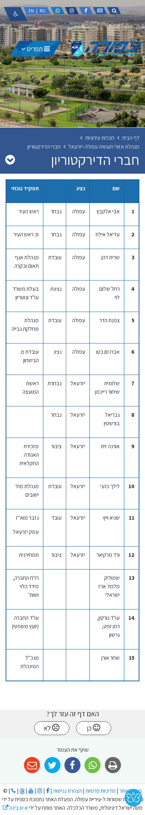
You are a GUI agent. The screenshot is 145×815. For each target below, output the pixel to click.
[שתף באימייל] (32, 765)
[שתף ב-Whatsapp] (92, 765)
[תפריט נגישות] (15, 14)
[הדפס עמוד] (112, 765)
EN (31, 10)
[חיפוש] (114, 10)
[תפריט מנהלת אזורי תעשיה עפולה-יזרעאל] (10, 159)
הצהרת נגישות (67, 790)
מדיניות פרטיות (99, 790)
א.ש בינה (15, 807)
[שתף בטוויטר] (52, 765)
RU (42, 10)
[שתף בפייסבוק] (72, 765)
